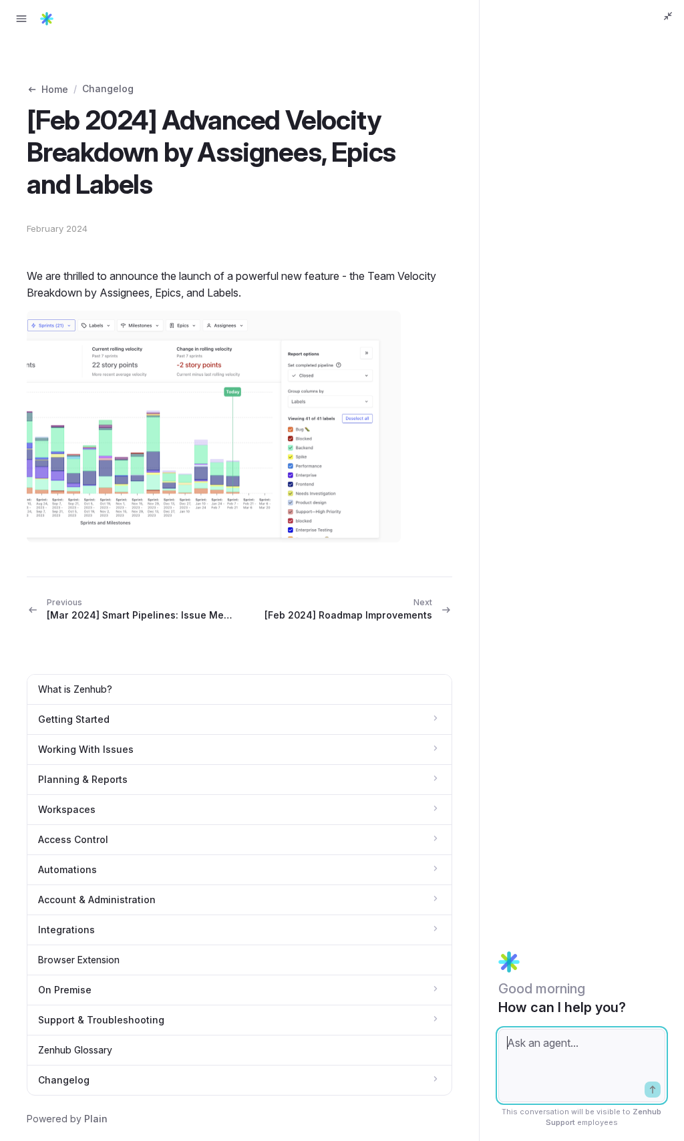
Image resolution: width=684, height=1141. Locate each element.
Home (54, 89)
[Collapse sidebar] (668, 16)
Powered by (67, 1118)
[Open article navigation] (21, 18)
